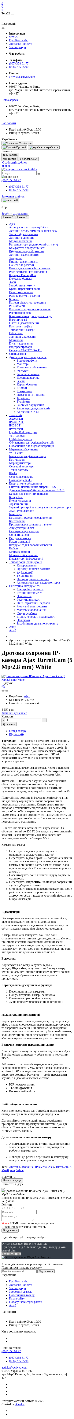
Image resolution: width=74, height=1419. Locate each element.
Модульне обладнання (31, 609)
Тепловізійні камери (22, 329)
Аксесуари (16, 418)
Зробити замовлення (15, 213)
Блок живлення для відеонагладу (30, 316)
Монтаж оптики (19, 551)
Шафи (13, 473)
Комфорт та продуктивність (27, 247)
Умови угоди (17, 47)
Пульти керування (21, 343)
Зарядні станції (18, 504)
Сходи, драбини (27, 613)
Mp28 (5, 1170)
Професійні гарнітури (23, 432)
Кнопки (22, 387)
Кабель (13, 548)
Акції (12, 630)
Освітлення (24, 596)
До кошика (9, 724)
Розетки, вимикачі (28, 599)
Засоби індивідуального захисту (37, 623)
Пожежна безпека (20, 278)
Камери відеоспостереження (27, 302)
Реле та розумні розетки (24, 295)
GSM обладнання (20, 439)
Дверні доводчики (28, 377)
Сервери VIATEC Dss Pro (25, 350)
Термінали (23, 398)
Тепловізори (25, 575)
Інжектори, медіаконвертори (27, 456)
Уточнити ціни (11, 1253)
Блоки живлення (20, 500)
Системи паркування (30, 405)
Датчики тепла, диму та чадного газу (33, 230)
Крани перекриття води (24, 288)
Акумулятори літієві (22, 527)
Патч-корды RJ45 (20, 480)
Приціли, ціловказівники (33, 579)
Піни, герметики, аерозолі (33, 603)
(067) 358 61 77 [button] (11, 1351)
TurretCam (62, 1166)
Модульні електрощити (32, 606)
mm (12, 1170)
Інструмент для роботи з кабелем (30, 545)
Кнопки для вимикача (23, 261)
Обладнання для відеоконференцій (31, 446)
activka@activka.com (22, 76)
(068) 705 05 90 (18, 66)
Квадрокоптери (27, 565)
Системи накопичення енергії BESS (32, 486)
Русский (21, 147)
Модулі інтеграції (20, 241)
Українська (51, 147)
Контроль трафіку (20, 326)
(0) (3, 686)
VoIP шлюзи (17, 435)
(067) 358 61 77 (18, 63)
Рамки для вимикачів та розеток (29, 268)
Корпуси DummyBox (22, 275)
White (20, 1170)
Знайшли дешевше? (14, 713)
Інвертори (15, 514)
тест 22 (13, 37)
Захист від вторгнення (23, 234)
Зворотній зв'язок (20, 1291)
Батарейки (16, 497)
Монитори (16, 340)
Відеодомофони (27, 360)
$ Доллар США (28, 158)
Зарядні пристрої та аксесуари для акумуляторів (40, 507)
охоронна (27, 1166)
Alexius (19, 1404)
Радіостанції (24, 572)
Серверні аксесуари (22, 466)
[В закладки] (3, 690)
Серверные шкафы (21, 476)
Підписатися (46, 1271)
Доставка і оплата (20, 43)
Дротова (14, 1166)
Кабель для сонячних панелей (28, 493)
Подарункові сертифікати (25, 1301)
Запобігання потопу (22, 285)
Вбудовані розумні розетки (26, 251)
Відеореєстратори (20, 346)
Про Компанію (18, 40)
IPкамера (41, 1166)
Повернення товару (22, 1295)
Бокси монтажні (19, 541)
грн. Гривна (9, 158)
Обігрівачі (23, 620)
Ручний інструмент (29, 592)
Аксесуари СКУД (28, 411)
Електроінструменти (30, 589)
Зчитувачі (23, 370)
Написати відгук (12, 1180)
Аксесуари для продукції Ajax (28, 227)
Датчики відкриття (21, 237)
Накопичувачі (18, 319)
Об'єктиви (16, 333)
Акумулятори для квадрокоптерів (38, 582)
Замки (21, 381)
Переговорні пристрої (31, 394)
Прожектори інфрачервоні (26, 558)
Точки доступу (18, 469)
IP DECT (14, 425)
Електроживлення (21, 292)
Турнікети (23, 401)
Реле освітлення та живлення (28, 271)
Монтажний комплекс (23, 555)
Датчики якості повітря (24, 254)
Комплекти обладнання (32, 367)
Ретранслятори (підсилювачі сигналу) (33, 244)
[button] (10, 99)
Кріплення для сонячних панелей (30, 524)
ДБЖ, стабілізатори (21, 510)
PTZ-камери (17, 306)
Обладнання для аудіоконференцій (31, 442)
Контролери (24, 391)
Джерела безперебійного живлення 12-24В (37, 490)
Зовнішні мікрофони (22, 336)
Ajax (27, 696)
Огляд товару (17, 730)
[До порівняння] (6, 690)
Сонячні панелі (19, 534)
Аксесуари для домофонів (33, 408)
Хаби (12, 282)
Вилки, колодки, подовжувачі (36, 616)
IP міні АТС (16, 422)
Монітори (23, 364)
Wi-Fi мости (16, 452)
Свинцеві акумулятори (24, 531)
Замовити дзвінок (13, 196)
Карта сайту (17, 1298)
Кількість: (8, 716)
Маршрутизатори (20, 463)
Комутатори (17, 459)
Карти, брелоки (27, 384)
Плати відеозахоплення (24, 323)
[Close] (3, 1188)
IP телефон (16, 428)
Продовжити (10, 1230)
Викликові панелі (28, 374)
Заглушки (15, 258)
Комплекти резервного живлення (30, 517)
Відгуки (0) (16, 734)
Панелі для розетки (21, 265)
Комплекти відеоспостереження (29, 309)
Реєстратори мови (20, 312)
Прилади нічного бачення (33, 568)
